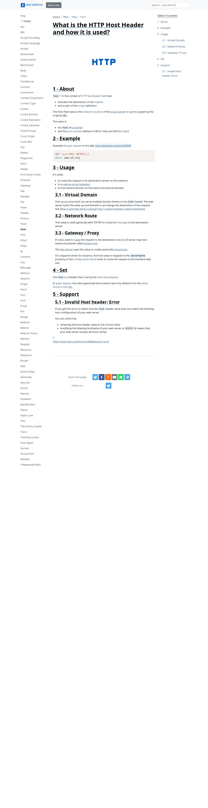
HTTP (84, 96)
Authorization (28, 59)
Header (24, 213)
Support (165, 65)
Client (23, 76)
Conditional (27, 81)
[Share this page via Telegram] (127, 377)
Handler (25, 196)
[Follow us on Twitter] (108, 386)
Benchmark (27, 65)
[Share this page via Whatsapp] (121, 377)
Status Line (26, 415)
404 (22, 32)
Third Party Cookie (31, 426)
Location (25, 256)
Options (25, 278)
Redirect (25, 322)
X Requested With (30, 464)
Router (24, 360)
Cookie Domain (29, 114)
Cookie (24, 109)
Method (25, 273)
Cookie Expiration (30, 119)
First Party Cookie (30, 174)
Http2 (23, 240)
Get (22, 191)
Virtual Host (27, 453)
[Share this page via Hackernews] (108, 377)
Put (22, 311)
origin (81, 105)
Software (25, 399)
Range (24, 317)
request (98, 102)
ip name (76, 127)
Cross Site (26, 141)
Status (24, 410)
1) (60, 95)
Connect (25, 87)
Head (23, 207)
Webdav (25, 459)
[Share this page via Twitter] (95, 377)
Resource (25, 349)
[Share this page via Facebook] (102, 377)
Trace (23, 431)
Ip (21, 251)
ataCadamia (34, 4)
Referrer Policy (28, 333)
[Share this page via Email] (114, 377)
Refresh (24, 338)
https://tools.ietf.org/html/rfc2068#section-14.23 (81, 341)
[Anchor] (76, 88)
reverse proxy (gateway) (76, 184)
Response (26, 355)
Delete (24, 152)
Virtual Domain (176, 40)
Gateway (25, 185)
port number (74, 131)
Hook (23, 223)
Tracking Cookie (29, 437)
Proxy (23, 306)
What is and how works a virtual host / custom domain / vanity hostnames (102, 209)
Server (24, 388)
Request (25, 344)
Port (22, 295)
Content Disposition (31, 98)
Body (23, 70)
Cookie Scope (28, 130)
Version (24, 448)
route (77, 239)
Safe (22, 366)
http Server (66, 249)
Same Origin (27, 371)
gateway (134, 111)
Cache (27, 21)
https (125, 131)
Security (25, 382)
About (164, 21)
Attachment (27, 54)
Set (162, 59)
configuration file (83, 259)
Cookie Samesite (29, 125)
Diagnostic (26, 158)
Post (23, 300)
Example (165, 28)
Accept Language (30, 43)
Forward (25, 180)
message (122, 222)
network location (93, 111)
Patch (23, 289)
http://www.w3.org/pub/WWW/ (113, 145)
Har (22, 202)
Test (22, 421)
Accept (24, 48)
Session (24, 393)
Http (23, 15)
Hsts (23, 234)
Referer (24, 327)
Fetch (23, 163)
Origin (24, 284)
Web (65, 17)
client (100, 277)
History (24, 218)
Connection (27, 92)
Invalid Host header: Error (171, 73)
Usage (164, 34)
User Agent (26, 442)
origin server (118, 111)
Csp (22, 147)
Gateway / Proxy (176, 52)
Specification (27, 404)
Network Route (176, 46)
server (64, 201)
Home (56, 17)
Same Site (26, 377)
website (120, 239)
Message (25, 267)
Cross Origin (27, 136)
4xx (22, 26)
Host (23, 229)
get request (75, 145)
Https (23, 245)
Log (22, 262)
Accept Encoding (30, 37)
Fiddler (24, 169)
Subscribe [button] (53, 5)
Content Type (28, 103)
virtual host (90, 243)
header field (99, 96)
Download (148, 152)
